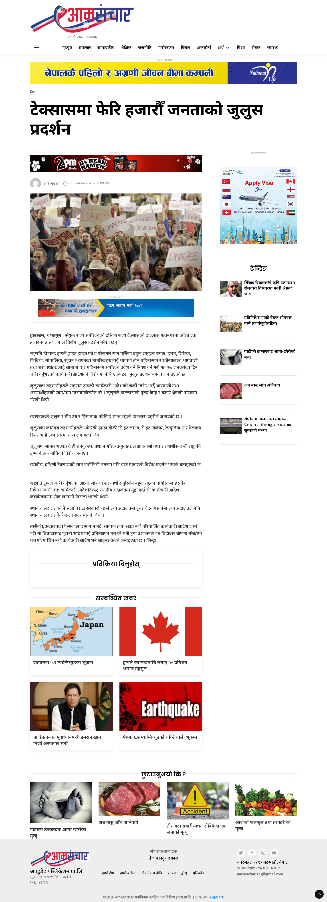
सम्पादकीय (105, 47)
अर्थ (221, 47)
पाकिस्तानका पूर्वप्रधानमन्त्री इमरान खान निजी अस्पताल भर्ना (67, 740)
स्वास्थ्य (272, 47)
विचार (185, 47)
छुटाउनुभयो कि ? (163, 774)
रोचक (256, 47)
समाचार (85, 47)
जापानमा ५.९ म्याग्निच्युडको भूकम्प (63, 662)
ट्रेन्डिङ (258, 269)
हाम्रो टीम (108, 873)
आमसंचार (51, 183)
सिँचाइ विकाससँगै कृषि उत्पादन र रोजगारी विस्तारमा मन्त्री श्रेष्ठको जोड (269, 288)
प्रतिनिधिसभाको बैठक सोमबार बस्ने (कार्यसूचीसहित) (268, 320)
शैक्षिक (126, 47)
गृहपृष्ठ (67, 47)
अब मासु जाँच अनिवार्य (262, 385)
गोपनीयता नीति (151, 873)
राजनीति (144, 47)
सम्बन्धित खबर (116, 598)
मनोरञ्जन (166, 47)
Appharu (216, 897)
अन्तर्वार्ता (204, 47)
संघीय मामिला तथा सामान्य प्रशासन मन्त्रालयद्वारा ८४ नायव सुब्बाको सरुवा (267, 424)
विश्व (241, 47)
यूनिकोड (198, 873)
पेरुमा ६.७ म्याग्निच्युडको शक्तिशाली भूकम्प (160, 737)
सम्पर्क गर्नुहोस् (177, 873)
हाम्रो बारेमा (127, 873)
